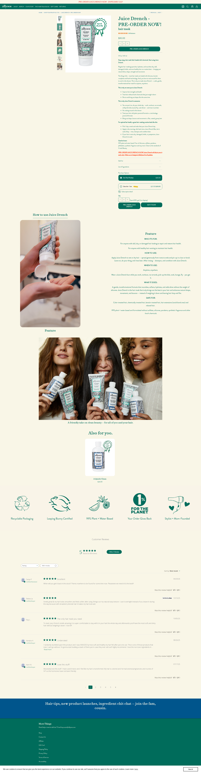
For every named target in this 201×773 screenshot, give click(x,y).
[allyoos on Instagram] (183, 7)
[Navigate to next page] (116, 687)
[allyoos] (7, 6)
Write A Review (114, 552)
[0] (197, 7)
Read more (48, 649)
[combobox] (30, 565)
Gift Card (42, 745)
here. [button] (136, 769)
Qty (119, 196)
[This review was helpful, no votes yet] (174, 590)
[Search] (187, 6)
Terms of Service (44, 757)
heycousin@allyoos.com (68, 727)
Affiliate (41, 741)
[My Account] (192, 6)
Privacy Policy (43, 753)
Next (159, 12)
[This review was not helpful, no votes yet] (178, 590)
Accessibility (42, 761)
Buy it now (151, 205)
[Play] (88, 43)
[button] (16, 6)
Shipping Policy (43, 749)
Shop (40, 733)
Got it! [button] (190, 769)
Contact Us (42, 737)
